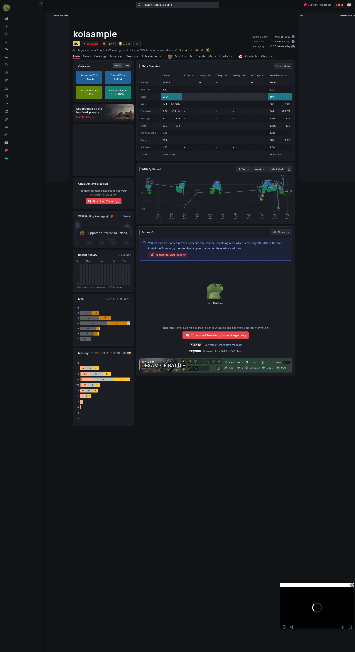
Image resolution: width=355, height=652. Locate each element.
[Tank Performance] (22, 49)
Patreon (108, 233)
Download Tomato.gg (106, 201)
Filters (281, 232)
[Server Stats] (22, 96)
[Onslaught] (22, 34)
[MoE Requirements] (22, 72)
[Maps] (22, 111)
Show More (283, 66)
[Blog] (22, 142)
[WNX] (22, 26)
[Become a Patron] (22, 150)
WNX (117, 65)
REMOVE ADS (61, 15)
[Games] (22, 135)
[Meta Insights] (22, 103)
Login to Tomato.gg (110, 50)
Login (339, 4)
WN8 (126, 65)
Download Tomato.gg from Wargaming (218, 335)
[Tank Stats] (22, 41)
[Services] (22, 18)
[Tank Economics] (22, 57)
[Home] (22, 7)
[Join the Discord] (349, 5)
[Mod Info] (22, 158)
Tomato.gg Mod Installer (170, 254)
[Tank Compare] (22, 65)
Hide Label (276, 169)
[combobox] (243, 169)
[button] (352, 585)
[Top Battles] (22, 88)
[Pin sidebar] (40, 3)
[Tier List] (22, 127)
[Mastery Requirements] (22, 80)
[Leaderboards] (22, 119)
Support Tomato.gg (320, 4)
